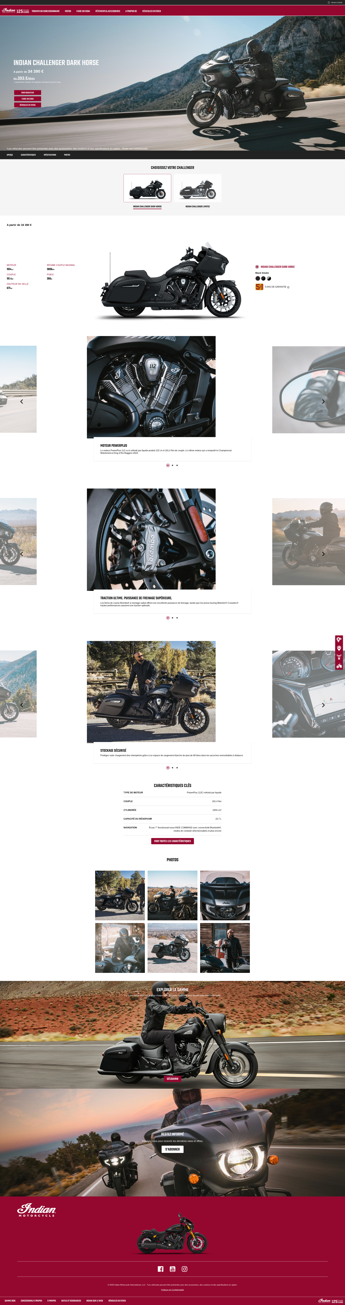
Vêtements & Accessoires (107, 11)
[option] (172, 399)
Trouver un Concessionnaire (46, 11)
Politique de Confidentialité (172, 1290)
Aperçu (10, 155)
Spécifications (50, 155)
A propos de (131, 11)
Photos (67, 155)
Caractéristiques (28, 155)
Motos (68, 11)
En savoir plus (293, 453)
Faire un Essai (28, 99)
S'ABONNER (172, 1149)
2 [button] (172, 465)
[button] (22, 401)
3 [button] (177, 465)
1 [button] (168, 465)
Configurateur (27, 93)
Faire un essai (83, 11)
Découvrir (172, 1079)
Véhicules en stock (151, 11)
